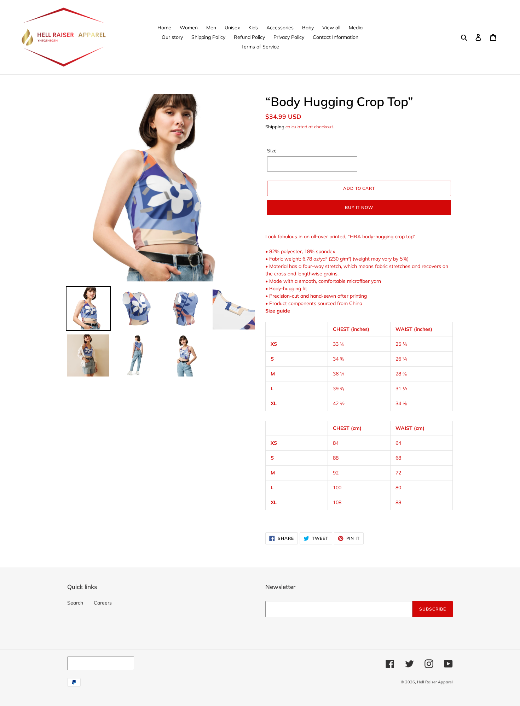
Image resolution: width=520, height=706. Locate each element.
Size (272, 150)
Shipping (274, 126)
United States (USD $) (99, 663)
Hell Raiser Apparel (435, 681)
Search (75, 603)
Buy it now (359, 207)
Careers (103, 603)
